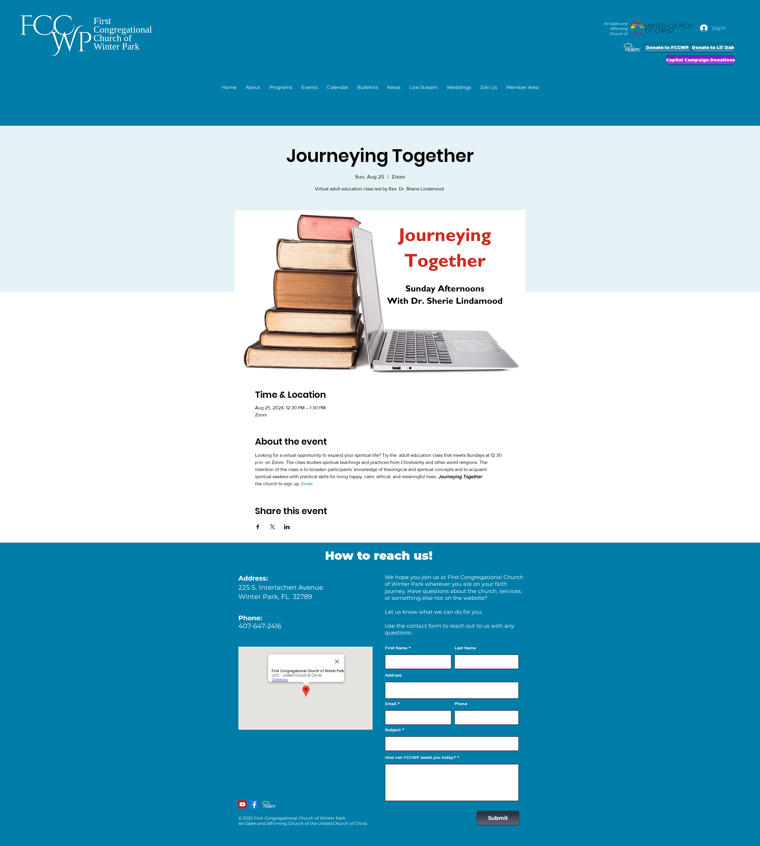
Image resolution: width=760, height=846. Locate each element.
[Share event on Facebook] (258, 526)
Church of (113, 38)
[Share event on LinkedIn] (287, 526)
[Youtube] (242, 804)
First (102, 20)
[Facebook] (253, 804)
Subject (393, 730)
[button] (253, 87)
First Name (396, 648)
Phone (461, 704)
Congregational (123, 29)
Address (393, 675)
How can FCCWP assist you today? (420, 757)
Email (390, 704)
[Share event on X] (272, 526)
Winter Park (117, 46)
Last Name (465, 648)
